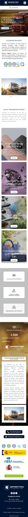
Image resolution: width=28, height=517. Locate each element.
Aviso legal (19, 508)
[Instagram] (16, 493)
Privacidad (9, 508)
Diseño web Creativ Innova (14, 515)
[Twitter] (12, 493)
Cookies (14, 508)
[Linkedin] (14, 493)
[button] (25, 3)
